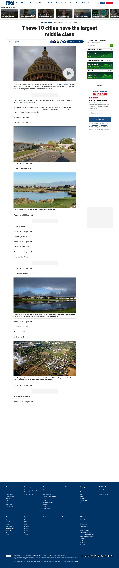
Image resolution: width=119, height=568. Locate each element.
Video (84, 3)
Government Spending (30, 490)
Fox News (82, 538)
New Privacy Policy (26, 555)
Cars (81, 496)
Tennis (26, 534)
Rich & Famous (84, 492)
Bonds (45, 498)
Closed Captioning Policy (87, 534)
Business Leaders (48, 502)
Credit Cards (9, 494)
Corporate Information (86, 532)
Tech (77, 3)
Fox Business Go (84, 543)
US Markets (46, 492)
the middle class (62, 84)
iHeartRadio (111, 556)
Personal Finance (21, 3)
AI (6, 532)
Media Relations (84, 530)
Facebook (51, 41)
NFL (25, 520)
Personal (101, 490)
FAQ (81, 528)
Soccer (26, 530)
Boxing (26, 528)
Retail (44, 506)
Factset (58, 557)
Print (61, 41)
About (82, 517)
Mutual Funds (46, 511)
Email (64, 41)
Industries (45, 504)
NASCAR (26, 526)
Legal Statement (26, 558)
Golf (25, 532)
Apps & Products (84, 545)
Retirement (9, 504)
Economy (33, 3)
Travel (82, 494)
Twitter (54, 41)
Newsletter (105, 556)
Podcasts (91, 3)
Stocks (45, 490)
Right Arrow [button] (116, 14)
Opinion (46, 517)
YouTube (92, 556)
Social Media (9, 522)
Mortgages (9, 490)
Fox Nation (83, 541)
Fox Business (10, 3)
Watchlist (51, 3)
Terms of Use (104, 125)
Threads (58, 41)
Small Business (28, 494)
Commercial (102, 492)
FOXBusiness (20, 42)
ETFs (44, 500)
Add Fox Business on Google (76, 41)
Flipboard (95, 556)
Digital (7, 520)
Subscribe (100, 119)
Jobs (81, 522)
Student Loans (10, 492)
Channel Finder (84, 520)
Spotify (108, 556)
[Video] (45, 63)
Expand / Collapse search (98, 3)
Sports (26, 517)
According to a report (21, 100)
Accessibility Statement (86, 536)
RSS (101, 556)
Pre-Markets (46, 508)
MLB (25, 524)
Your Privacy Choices (41, 555)
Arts (81, 502)
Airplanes (82, 498)
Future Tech (9, 530)
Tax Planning (9, 506)
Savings (8, 498)
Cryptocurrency (47, 494)
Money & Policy (28, 492)
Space (7, 534)
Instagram (88, 556)
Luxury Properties (103, 494)
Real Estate (69, 3)
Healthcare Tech (10, 528)
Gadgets (8, 524)
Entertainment (84, 490)
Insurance (8, 500)
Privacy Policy (95, 125)
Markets (42, 3)
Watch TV (109, 3)
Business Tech (10, 526)
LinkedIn (98, 556)
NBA (25, 522)
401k (7, 502)
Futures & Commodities (49, 496)
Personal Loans (10, 496)
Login (102, 3)
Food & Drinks (84, 500)
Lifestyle (59, 3)
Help (50, 555)
